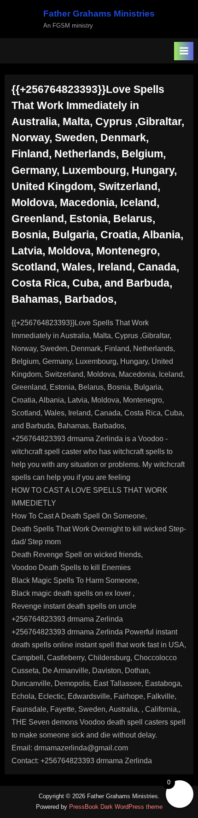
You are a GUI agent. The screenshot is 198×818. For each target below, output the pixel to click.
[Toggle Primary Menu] (183, 51)
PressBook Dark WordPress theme (116, 806)
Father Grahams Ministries (99, 13)
